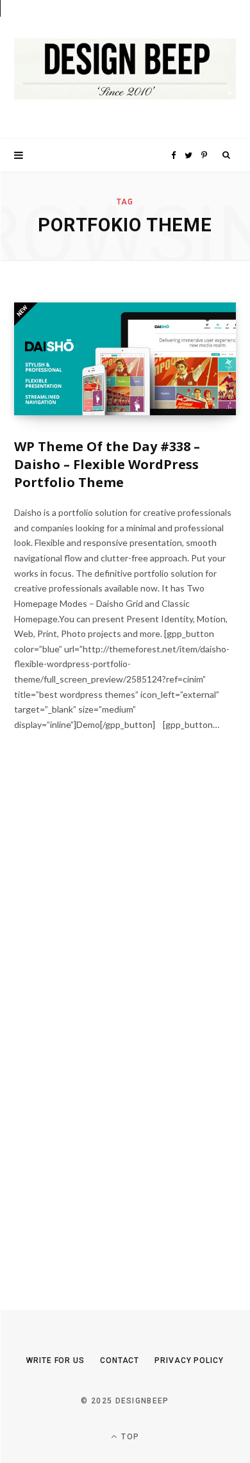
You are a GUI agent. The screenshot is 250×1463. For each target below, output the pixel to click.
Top (129, 1436)
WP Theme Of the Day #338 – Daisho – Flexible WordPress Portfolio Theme (107, 464)
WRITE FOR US (55, 1360)
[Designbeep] (125, 69)
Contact (119, 1360)
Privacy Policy (189, 1360)
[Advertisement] (110, 1030)
